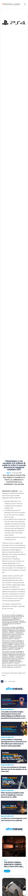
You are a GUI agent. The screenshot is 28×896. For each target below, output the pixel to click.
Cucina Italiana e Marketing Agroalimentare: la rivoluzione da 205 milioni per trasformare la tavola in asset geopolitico (13, 743)
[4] (20, 533)
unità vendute (11, 681)
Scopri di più (7, 871)
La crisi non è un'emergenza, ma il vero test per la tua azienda (14, 819)
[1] (8, 506)
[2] (22, 515)
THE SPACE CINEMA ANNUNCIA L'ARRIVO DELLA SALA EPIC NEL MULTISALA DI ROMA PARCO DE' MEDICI (13, 864)
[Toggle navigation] (25, 4)
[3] (12, 519)
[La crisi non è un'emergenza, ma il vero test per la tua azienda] (14, 807)
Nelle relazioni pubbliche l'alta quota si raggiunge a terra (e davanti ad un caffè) (12, 795)
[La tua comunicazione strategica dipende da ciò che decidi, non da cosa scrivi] (14, 756)
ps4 (5, 681)
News (8, 473)
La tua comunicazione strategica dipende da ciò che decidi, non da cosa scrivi (14, 769)
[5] (21, 568)
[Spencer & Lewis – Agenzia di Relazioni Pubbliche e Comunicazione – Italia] (11, 4)
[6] (24, 606)
